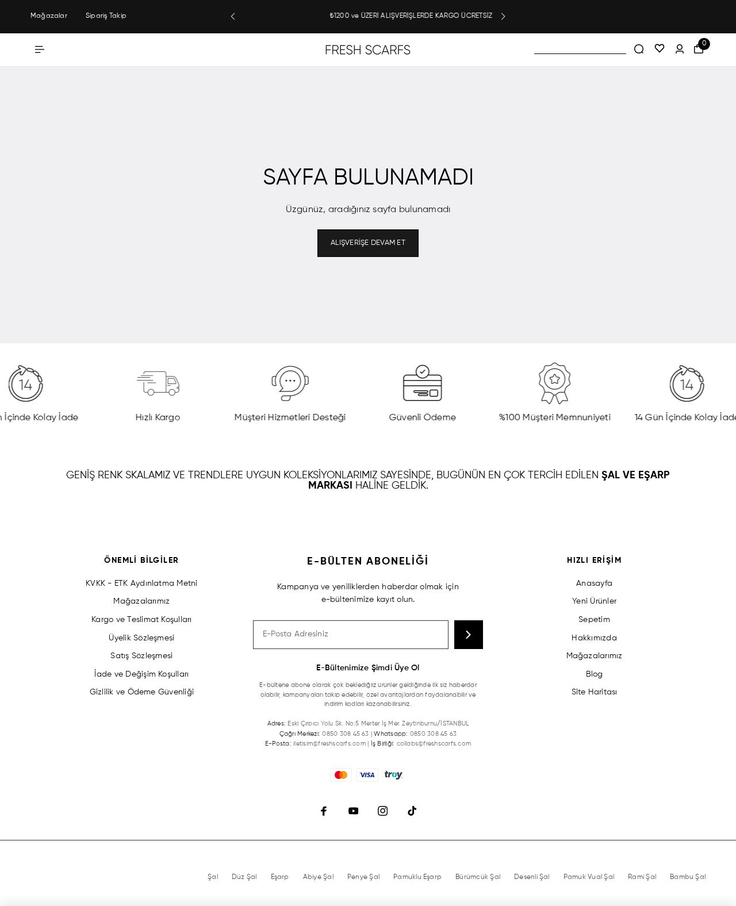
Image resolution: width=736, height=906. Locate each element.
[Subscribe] (468, 634)
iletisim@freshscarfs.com (329, 743)
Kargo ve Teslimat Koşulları (141, 620)
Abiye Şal (318, 877)
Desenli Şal (532, 877)
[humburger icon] (39, 49)
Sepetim (594, 620)
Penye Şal (363, 877)
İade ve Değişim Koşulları (141, 674)
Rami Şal (642, 877)
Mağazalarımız (141, 601)
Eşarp (280, 877)
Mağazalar (48, 16)
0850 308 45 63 (345, 734)
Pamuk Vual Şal (589, 877)
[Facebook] (324, 811)
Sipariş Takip (106, 16)
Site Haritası (595, 692)
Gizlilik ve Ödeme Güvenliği (142, 692)
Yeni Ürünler (594, 601)
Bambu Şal (688, 877)
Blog (594, 674)
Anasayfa (594, 583)
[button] (233, 17)
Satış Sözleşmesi (141, 656)
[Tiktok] (412, 811)
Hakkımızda (594, 638)
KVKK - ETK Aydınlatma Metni (141, 583)
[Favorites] (659, 49)
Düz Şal (244, 877)
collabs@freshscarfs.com (434, 743)
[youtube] (353, 811)
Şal (213, 877)
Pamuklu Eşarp (417, 877)
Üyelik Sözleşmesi (141, 638)
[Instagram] (383, 811)
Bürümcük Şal (477, 877)
